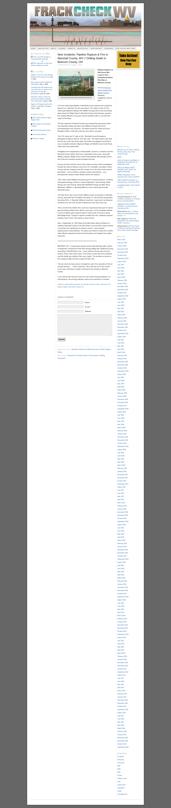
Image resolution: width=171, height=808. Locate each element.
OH (109, 284)
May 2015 (120, 572)
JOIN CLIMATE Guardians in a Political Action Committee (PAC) (128, 199)
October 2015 (121, 556)
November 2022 (122, 290)
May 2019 (120, 421)
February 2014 (122, 619)
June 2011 (120, 719)
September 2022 (122, 296)
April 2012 (120, 687)
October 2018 (121, 443)
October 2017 (121, 481)
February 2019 (122, 431)
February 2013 (122, 656)
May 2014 (120, 609)
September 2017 (122, 484)
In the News (38, 72)
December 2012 (122, 662)
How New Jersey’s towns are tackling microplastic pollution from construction (41, 99)
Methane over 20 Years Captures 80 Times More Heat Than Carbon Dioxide (128, 152)
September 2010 (122, 747)
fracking (86, 284)
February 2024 (122, 243)
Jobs (119, 781)
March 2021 (121, 352)
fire (82, 284)
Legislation (121, 788)
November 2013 (122, 628)
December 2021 (122, 324)
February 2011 (122, 731)
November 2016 (122, 515)
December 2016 (122, 512)
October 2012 (121, 669)
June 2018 (120, 456)
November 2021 (122, 327)
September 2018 (122, 446)
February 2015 (122, 581)
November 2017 (122, 478)
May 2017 (120, 496)
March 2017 (121, 503)
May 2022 (120, 308)
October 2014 (121, 593)
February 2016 (122, 543)
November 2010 (122, 741)
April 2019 (120, 424)
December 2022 (122, 286)
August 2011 (121, 712)
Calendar (108, 48)
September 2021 (122, 333)
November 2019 (122, 402)
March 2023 (121, 277)
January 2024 (121, 246)
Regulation (82, 48)
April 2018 (120, 462)
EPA (118, 772)
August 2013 (121, 637)
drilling (71, 284)
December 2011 (122, 700)
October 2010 (121, 744)
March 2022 (121, 315)
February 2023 (122, 280)
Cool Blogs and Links (125, 48)
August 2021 (121, 337)
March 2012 (121, 691)
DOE (119, 769)
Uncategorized (122, 794)
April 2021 (120, 349)
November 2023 (122, 252)
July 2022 (120, 302)
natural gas (103, 284)
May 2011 (120, 722)
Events (119, 775)
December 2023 (122, 249)
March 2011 (121, 728)
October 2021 (121, 330)
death (67, 284)
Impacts (71, 48)
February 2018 (122, 468)
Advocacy (120, 760)
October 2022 (121, 293)
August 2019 (121, 412)
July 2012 (120, 678)
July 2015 (120, 565)
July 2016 (120, 528)
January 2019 (121, 434)
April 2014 (120, 612)
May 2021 (120, 346)
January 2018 (121, 471)
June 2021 (120, 343)
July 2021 (120, 340)
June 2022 (120, 305)
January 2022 (121, 321)
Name (87, 302)
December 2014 (122, 587)
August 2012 (121, 675)
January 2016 (121, 546)
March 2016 (121, 540)
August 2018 (121, 449)
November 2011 (122, 703)
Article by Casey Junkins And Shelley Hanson (105, 90)
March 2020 (121, 390)
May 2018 (120, 459)
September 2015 (122, 559)
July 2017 (120, 490)
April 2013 (120, 650)
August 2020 (121, 374)
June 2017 (120, 493)
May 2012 (120, 684)
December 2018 (122, 437)
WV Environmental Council (42, 130)
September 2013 (122, 634)
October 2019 (121, 405)
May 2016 (120, 534)
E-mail (88, 307)
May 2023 (120, 271)
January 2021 (121, 358)
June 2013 (120, 644)
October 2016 (121, 518)
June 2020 (120, 380)
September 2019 (122, 409)
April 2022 (120, 311)
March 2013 (121, 653)
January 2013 (121, 659)
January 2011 (121, 734)
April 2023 (120, 274)
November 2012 (122, 666)
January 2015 (121, 584)
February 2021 (122, 355)
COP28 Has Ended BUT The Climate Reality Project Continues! (128, 221)
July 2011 (120, 716)
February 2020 (122, 393)
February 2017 (122, 506)
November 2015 (122, 553)
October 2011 (121, 706)
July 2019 (120, 415)
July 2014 (120, 603)
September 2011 (122, 709)
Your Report (96, 48)
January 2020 (121, 396)
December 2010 (122, 738)
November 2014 (122, 590)
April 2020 (120, 387)
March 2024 (121, 239)
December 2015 (122, 550)
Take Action (43, 48)
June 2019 (120, 418)
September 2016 (122, 521)
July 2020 (120, 377)
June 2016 (120, 531)
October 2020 (121, 368)
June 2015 (120, 568)
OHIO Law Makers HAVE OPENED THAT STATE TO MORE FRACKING (126, 170)
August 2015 (121, 562)
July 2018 (120, 453)
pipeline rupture (63, 287)
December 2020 (122, 362)
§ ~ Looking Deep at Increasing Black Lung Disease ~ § (127, 213)
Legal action (121, 785)
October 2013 (121, 631)
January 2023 (121, 283)
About (53, 48)
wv (83, 287)
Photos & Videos (38, 138)
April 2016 (120, 537)
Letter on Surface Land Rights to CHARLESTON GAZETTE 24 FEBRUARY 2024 (128, 162)
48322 (119, 157)
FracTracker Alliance (40, 134)
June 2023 (120, 268)
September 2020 (122, 371)
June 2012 (120, 681)
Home (33, 48)
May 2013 (120, 647)
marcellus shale (94, 284)
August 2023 (121, 261)
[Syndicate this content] (33, 63)
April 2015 (120, 575)
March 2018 (121, 465)
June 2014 (120, 606)
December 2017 (122, 474)
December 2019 (122, 399)
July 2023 (120, 265)
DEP (119, 766)
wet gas (78, 287)
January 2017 (121, 509)
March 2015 (121, 578)
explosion (77, 284)
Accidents (120, 756)
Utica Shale (72, 287)
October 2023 (121, 255)
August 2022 (121, 299)
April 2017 (120, 499)
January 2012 (121, 697)
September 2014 (122, 597)
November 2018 (122, 440)
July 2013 (120, 641)
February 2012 (122, 694)
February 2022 (122, 318)
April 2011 (120, 725)
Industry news (122, 778)
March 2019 (121, 427)
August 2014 (121, 600)
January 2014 (121, 622)
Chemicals (120, 763)
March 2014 (121, 615)
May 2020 (120, 384)
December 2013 (122, 625)
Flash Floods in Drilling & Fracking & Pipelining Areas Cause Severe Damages (128, 228)
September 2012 (122, 672)
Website (88, 311)
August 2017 (121, 487)
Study (119, 791)
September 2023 (122, 258)
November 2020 (122, 365)
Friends (62, 48)
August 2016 (121, 525)
